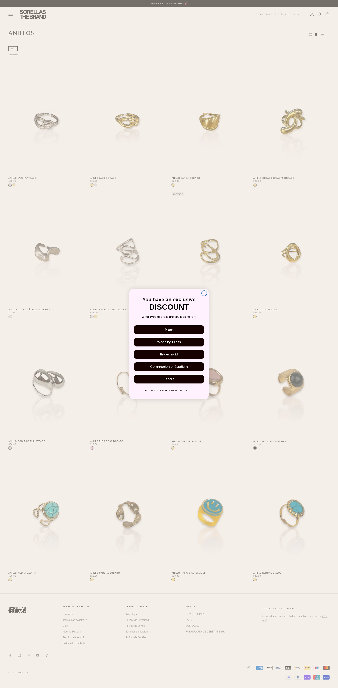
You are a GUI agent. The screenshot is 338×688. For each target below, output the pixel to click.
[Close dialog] (204, 293)
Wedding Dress (169, 342)
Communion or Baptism (169, 366)
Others (169, 379)
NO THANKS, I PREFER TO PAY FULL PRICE (169, 390)
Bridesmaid (169, 354)
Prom (169, 329)
